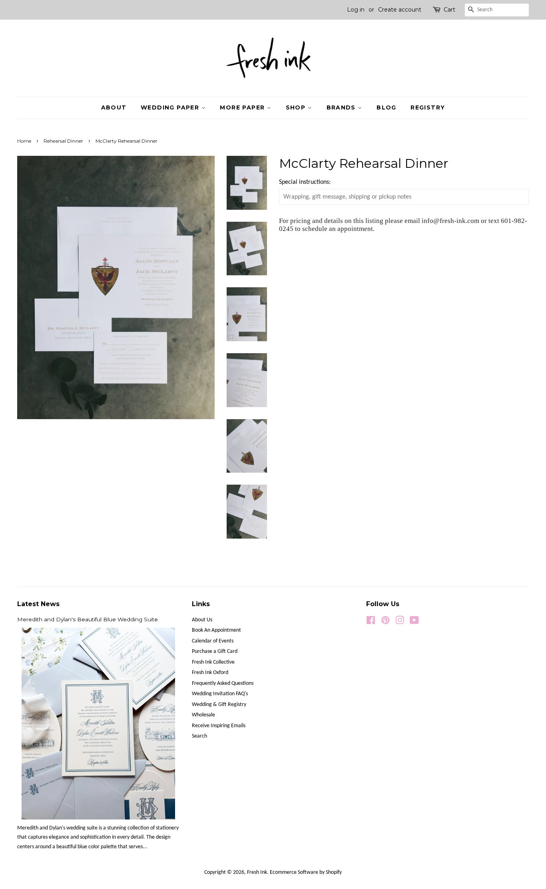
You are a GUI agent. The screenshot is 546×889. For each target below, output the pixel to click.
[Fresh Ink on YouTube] (414, 622)
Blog (387, 107)
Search (199, 736)
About (114, 107)
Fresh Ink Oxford (210, 672)
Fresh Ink (257, 872)
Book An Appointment (216, 630)
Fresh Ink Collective (213, 662)
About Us (202, 619)
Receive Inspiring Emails (218, 725)
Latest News (38, 604)
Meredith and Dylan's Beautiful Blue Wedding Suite (87, 619)
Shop (297, 107)
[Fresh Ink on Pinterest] (385, 622)
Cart (449, 9)
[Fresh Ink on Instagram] (399, 622)
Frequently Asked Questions (222, 683)
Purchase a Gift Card (214, 651)
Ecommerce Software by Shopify (306, 872)
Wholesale (203, 715)
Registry (427, 107)
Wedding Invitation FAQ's (220, 693)
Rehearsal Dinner (63, 141)
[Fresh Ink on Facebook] (370, 622)
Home (24, 141)
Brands (342, 107)
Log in (356, 9)
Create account (399, 9)
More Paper (243, 107)
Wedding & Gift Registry (219, 704)
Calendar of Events (212, 641)
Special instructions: (305, 182)
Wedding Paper (171, 107)
